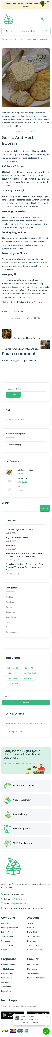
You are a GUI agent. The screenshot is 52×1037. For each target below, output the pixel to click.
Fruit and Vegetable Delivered (20, 529)
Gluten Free (10, 612)
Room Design (11, 617)
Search (13, 394)
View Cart (31, 928)
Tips (7, 627)
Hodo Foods (30, 673)
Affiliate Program (8, 969)
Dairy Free (10, 602)
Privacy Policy (7, 932)
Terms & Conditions (9, 936)
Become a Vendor (8, 964)
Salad (8, 622)
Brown (13, 668)
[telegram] (35, 318)
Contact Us (5, 941)
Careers (4, 950)
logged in (17, 360)
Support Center (7, 945)
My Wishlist (32, 932)
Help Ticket (31, 941)
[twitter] (27, 318)
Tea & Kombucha (33, 973)
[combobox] (10, 31)
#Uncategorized (18, 311)
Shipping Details (33, 945)
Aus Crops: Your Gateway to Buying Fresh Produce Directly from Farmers (25, 554)
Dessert (9, 607)
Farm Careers (6, 978)
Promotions (6, 991)
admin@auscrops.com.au (19, 903)
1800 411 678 (16, 899)
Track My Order (33, 936)
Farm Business (7, 973)
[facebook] (24, 318)
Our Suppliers (6, 982)
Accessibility (6, 987)
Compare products (34, 950)
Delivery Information (9, 928)
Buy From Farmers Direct (17, 537)
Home (6, 39)
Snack (13, 683)
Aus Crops (10, 545)
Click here (37, 119)
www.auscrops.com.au (26, 131)
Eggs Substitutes (34, 964)
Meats (13, 678)
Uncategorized (18, 39)
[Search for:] (26, 696)
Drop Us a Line (16, 731)
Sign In (30, 923)
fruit (12, 673)
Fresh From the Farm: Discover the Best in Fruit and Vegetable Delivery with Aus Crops (25, 567)
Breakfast (9, 597)
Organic (29, 678)
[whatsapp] (31, 318)
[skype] (38, 318)
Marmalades (32, 969)
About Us (5, 923)
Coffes (29, 668)
